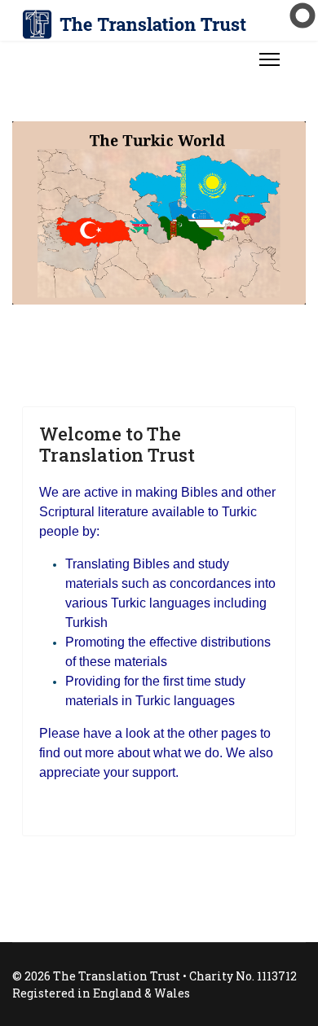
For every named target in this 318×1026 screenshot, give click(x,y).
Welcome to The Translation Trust (117, 444)
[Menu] (269, 59)
